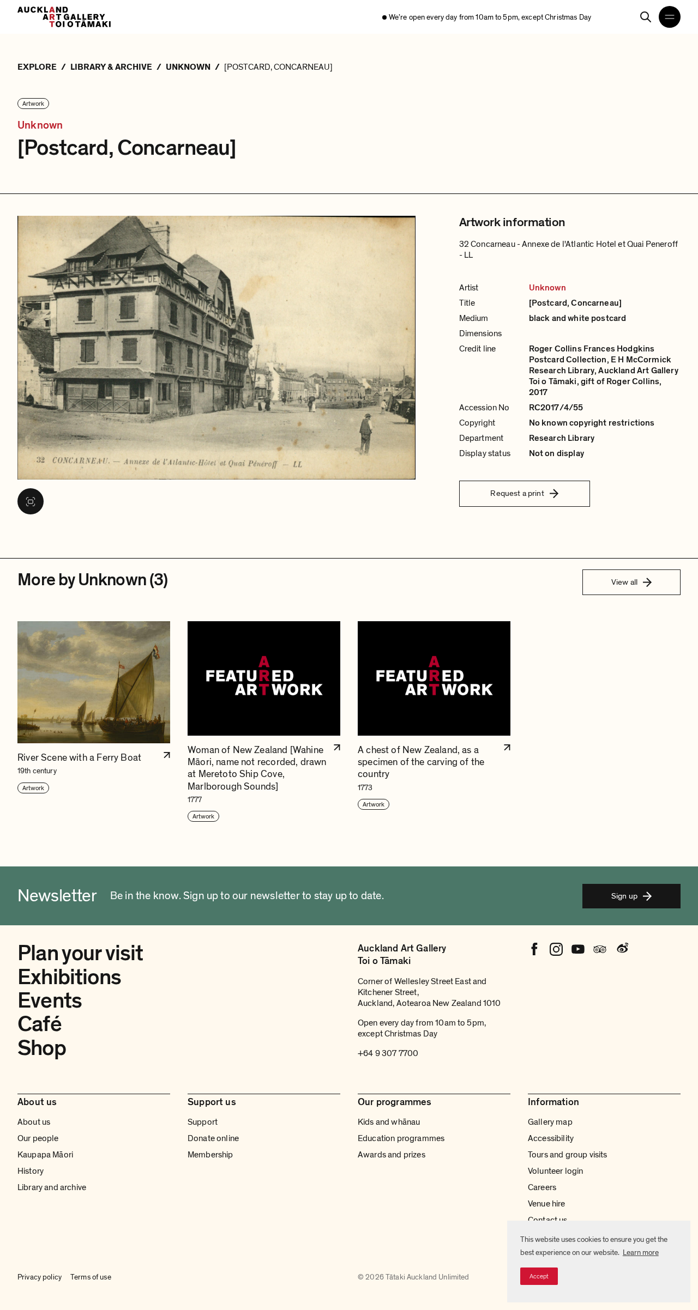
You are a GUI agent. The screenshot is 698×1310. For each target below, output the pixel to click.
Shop (41, 1048)
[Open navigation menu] (670, 17)
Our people (38, 1138)
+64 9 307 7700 (388, 1053)
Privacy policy (39, 1277)
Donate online (213, 1138)
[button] (93, 722)
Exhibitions (69, 977)
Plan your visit (80, 953)
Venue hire (546, 1204)
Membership (210, 1155)
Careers (542, 1187)
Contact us (548, 1220)
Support (203, 1122)
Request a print (517, 493)
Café (39, 1024)
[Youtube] (578, 949)
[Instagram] (556, 949)
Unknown (40, 125)
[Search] (646, 17)
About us (33, 1122)
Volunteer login (555, 1171)
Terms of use (90, 1277)
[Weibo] (621, 949)
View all (624, 582)
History (30, 1171)
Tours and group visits (567, 1155)
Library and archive (51, 1187)
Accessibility (551, 1138)
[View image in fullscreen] (30, 501)
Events (49, 1000)
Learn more (641, 1252)
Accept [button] (539, 1276)
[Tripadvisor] (599, 949)
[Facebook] (534, 949)
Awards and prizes (391, 1155)
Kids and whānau (389, 1122)
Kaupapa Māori (45, 1155)
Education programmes (401, 1138)
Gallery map (550, 1122)
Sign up (624, 895)
